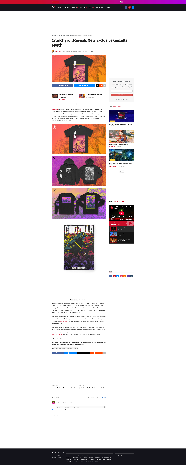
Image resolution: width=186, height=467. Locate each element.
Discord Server (83, 457)
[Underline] (62, 407)
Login (104, 397)
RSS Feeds (75, 457)
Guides (62, 2)
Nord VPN (109, 459)
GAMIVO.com (76, 459)
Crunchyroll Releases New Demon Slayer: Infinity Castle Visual (94, 95)
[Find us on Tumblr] (131, 276)
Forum (108, 7)
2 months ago (122, 166)
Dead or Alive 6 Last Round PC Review (118, 144)
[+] (78, 407)
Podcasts (83, 7)
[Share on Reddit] (101, 85)
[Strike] (64, 407)
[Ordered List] (66, 407)
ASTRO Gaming (84, 459)
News (59, 7)
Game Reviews (114, 141)
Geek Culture (99, 7)
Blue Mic (75, 461)
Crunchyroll (55, 109)
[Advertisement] (93, 23)
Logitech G (83, 2)
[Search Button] (122, 7)
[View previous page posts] (78, 104)
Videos (91, 7)
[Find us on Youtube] (129, 7)
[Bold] (58, 407)
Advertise (107, 456)
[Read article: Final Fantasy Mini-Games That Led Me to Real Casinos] (121, 155)
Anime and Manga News (60, 348)
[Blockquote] (70, 407)
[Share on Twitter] (97, 85)
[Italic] (60, 407)
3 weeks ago (121, 127)
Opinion (74, 7)
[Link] (74, 407)
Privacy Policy (100, 456)
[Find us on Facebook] (126, 7)
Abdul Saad (58, 51)
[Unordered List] (68, 407)
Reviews (67, 7)
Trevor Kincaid (113, 127)
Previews (66, 2)
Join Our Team (91, 456)
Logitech (92, 459)
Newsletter (56, 2)
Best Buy (69, 461)
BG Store (91, 457)
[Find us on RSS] (124, 276)
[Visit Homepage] (53, 7)
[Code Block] (72, 407)
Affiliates (95, 2)
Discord (75, 2)
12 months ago (91, 97)
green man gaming (89, 2)
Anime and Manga (73, 51)
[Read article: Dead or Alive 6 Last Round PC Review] (121, 136)
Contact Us (74, 456)
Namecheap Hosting (100, 459)
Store (79, 2)
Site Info (71, 2)
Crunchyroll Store (64, 321)
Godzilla (76, 348)
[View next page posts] (80, 104)
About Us (68, 456)
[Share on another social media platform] (104, 85)
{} (76, 407)
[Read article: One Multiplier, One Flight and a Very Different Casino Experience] (121, 116)
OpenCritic (97, 457)
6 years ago (65, 51)
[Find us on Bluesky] (133, 7)
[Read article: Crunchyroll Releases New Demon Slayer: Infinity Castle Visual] (82, 96)
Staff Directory (82, 456)
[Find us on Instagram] (121, 276)
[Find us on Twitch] (128, 276)
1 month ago (120, 146)
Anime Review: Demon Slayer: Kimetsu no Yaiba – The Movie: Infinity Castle (66, 96)
